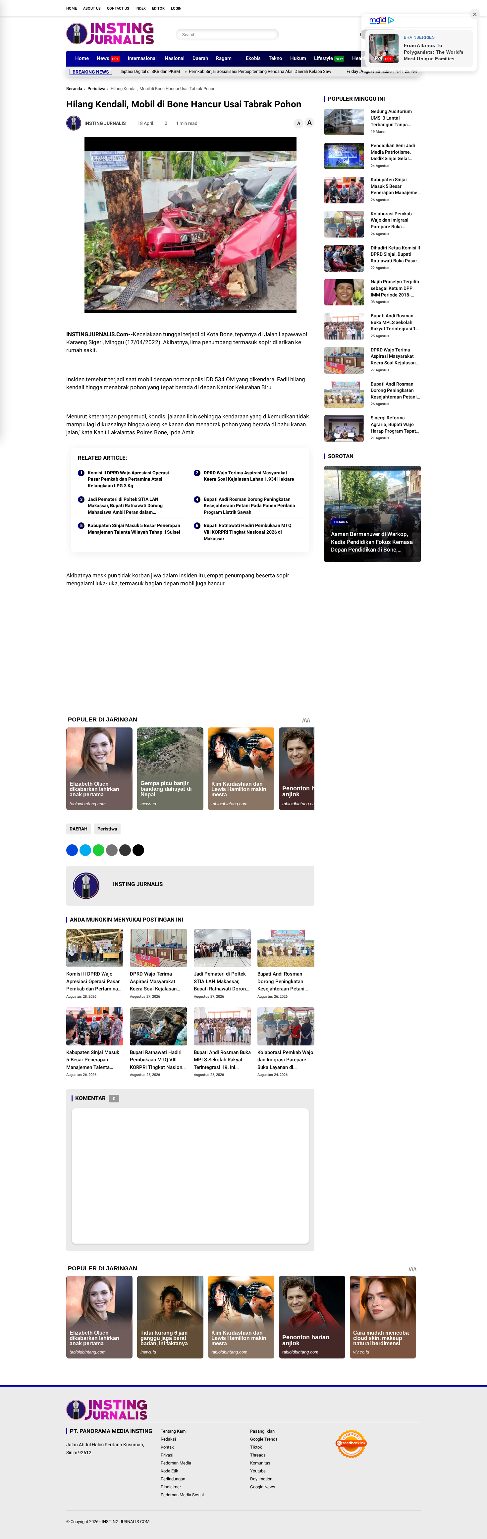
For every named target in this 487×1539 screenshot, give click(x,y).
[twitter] (377, 8)
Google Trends (264, 1439)
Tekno (275, 58)
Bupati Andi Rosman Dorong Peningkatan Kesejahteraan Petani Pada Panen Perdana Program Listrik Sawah (249, 506)
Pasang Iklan (262, 1431)
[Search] (272, 34)
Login (176, 8)
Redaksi (168, 1439)
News (108, 58)
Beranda (74, 88)
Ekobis (253, 58)
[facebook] (367, 8)
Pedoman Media (176, 1462)
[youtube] (397, 8)
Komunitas (260, 1462)
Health (359, 58)
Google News (262, 1486)
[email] (125, 850)
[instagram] (387, 8)
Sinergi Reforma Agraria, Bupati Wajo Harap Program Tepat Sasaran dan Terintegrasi (393, 424)
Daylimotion (261, 1478)
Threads (258, 1455)
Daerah (200, 58)
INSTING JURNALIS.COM (125, 1521)
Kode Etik (169, 1470)
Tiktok (256, 1447)
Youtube (258, 1470)
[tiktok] (407, 8)
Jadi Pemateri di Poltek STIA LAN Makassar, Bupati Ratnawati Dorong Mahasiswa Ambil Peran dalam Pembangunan (125, 506)
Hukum (298, 58)
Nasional (175, 58)
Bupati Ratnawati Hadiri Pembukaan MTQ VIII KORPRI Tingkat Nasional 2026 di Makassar (248, 532)
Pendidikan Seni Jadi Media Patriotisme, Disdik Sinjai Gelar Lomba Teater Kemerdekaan (393, 152)
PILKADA (341, 521)
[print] (112, 850)
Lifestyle (328, 58)
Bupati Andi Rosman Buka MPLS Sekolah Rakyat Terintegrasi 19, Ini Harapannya (222, 1060)
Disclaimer (171, 1486)
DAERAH (78, 828)
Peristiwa (96, 88)
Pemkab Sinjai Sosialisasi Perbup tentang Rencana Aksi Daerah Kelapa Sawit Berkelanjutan (227, 71)
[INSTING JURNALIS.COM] (110, 42)
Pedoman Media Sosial (182, 1494)
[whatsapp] (98, 850)
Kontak (167, 1447)
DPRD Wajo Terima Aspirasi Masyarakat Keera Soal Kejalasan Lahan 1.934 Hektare (249, 476)
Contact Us (118, 8)
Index (140, 8)
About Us (92, 8)
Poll (383, 58)
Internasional (142, 58)
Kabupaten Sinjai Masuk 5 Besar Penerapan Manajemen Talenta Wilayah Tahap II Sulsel (134, 529)
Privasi (167, 1455)
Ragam (224, 58)
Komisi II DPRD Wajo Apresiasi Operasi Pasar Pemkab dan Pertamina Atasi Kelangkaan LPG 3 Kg (128, 479)
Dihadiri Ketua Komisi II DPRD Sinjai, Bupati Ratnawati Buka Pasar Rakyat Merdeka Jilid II (395, 254)
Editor (158, 8)
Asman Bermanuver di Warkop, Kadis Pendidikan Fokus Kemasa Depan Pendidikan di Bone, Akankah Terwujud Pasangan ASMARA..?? (372, 542)
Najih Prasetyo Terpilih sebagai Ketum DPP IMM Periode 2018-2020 (395, 288)
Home (71, 8)
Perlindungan (173, 1478)
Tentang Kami (174, 1431)
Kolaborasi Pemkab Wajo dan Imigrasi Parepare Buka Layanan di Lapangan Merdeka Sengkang (285, 1060)
